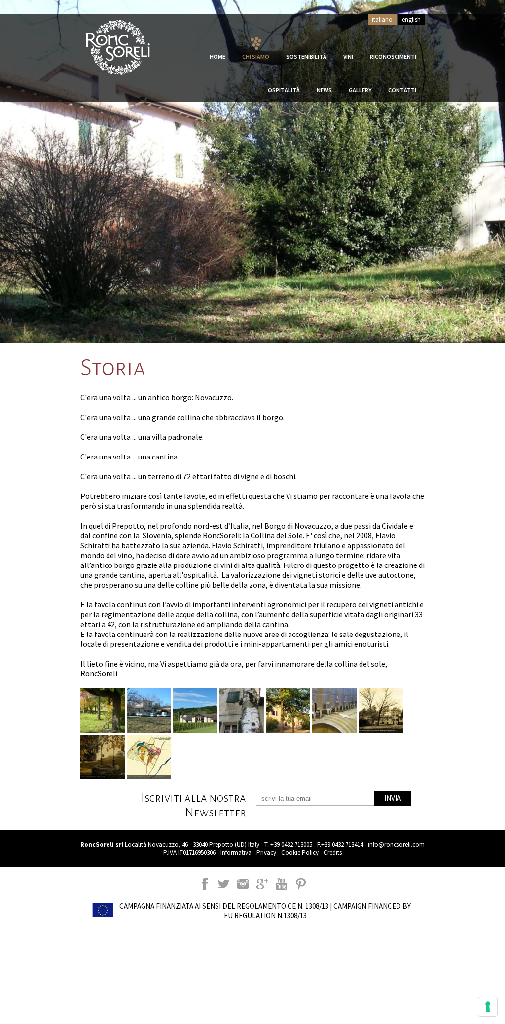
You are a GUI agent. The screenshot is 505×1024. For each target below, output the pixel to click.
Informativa (236, 852)
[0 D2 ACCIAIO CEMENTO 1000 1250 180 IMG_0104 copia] (334, 710)
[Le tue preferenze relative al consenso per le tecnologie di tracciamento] (487, 1006)
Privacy (266, 852)
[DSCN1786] (149, 710)
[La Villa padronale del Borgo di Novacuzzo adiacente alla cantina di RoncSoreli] (381, 710)
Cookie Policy (300, 852)
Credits (333, 852)
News (324, 90)
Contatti (402, 90)
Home (217, 56)
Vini (348, 56)
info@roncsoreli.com (396, 844)
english (411, 19)
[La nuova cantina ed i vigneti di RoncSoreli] (195, 710)
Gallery (360, 90)
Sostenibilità (306, 56)
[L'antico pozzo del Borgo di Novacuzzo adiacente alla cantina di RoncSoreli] (102, 757)
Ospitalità (284, 90)
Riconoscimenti (393, 56)
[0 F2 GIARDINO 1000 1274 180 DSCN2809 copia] (102, 710)
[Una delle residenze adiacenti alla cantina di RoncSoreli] (288, 710)
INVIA (392, 798)
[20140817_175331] (241, 710)
